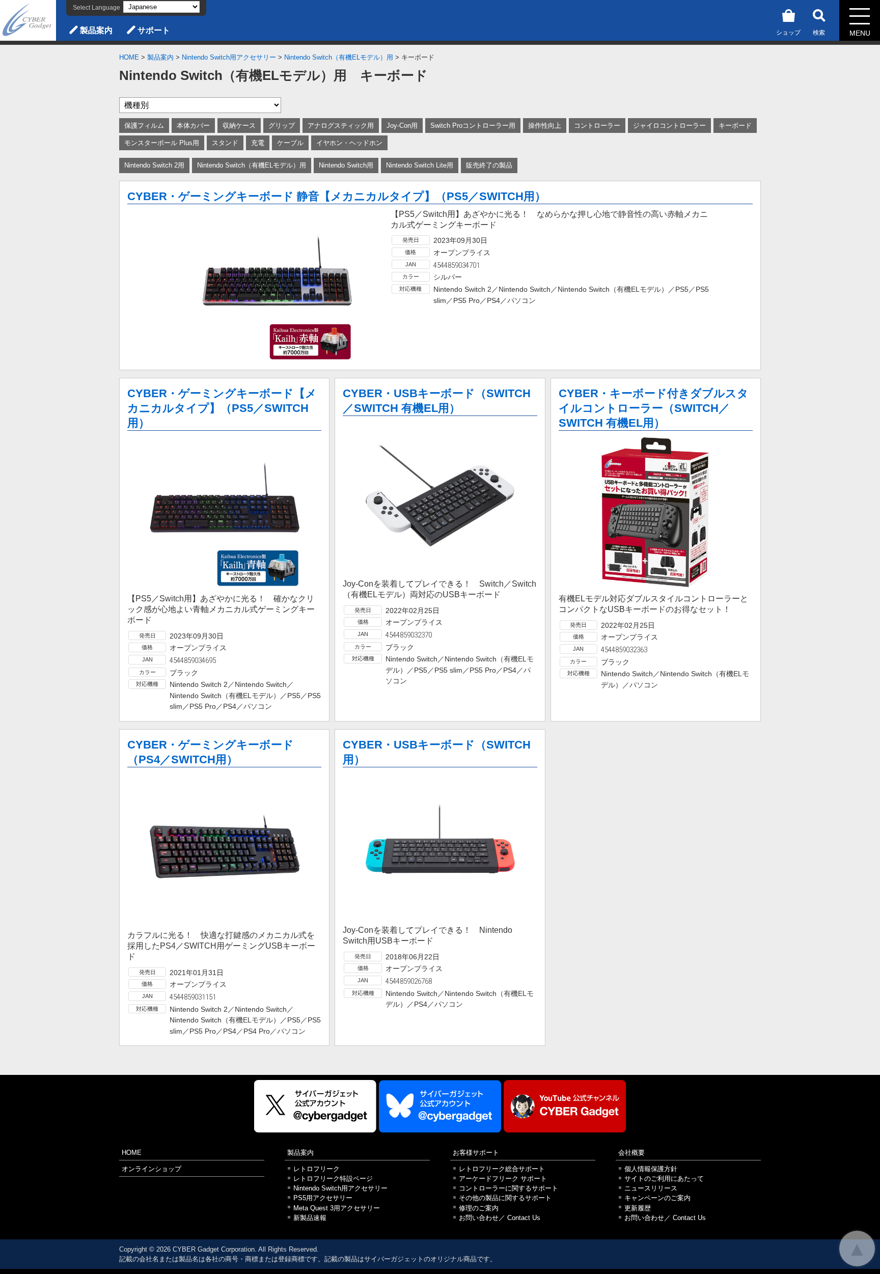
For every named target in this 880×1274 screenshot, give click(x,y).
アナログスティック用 (341, 125)
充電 (257, 143)
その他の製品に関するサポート (505, 1198)
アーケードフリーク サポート (503, 1178)
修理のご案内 (479, 1208)
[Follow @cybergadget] (315, 1106)
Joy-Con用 (402, 125)
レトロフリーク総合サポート (502, 1169)
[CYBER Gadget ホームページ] (28, 19)
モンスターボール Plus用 (161, 143)
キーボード (735, 125)
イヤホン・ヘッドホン (349, 143)
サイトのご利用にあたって (664, 1178)
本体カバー (193, 125)
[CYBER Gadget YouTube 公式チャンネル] (565, 1106)
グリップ (281, 125)
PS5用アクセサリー (322, 1198)
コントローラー (597, 125)
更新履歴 (637, 1208)
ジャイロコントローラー (669, 125)
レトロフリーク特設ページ (333, 1178)
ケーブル (290, 143)
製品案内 (96, 30)
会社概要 (631, 1152)
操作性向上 (544, 125)
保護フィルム (144, 125)
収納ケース (239, 125)
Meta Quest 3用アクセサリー (336, 1208)
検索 (819, 32)
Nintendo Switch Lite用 (419, 165)
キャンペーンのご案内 (657, 1198)
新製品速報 (309, 1218)
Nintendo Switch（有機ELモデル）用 (338, 57)
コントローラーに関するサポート (508, 1188)
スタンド (225, 143)
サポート (154, 30)
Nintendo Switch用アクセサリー (229, 57)
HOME (129, 57)
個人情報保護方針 (650, 1169)
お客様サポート (476, 1152)
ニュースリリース (650, 1188)
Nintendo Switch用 (346, 165)
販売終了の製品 (489, 165)
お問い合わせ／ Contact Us (499, 1218)
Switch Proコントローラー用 (472, 125)
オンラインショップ (151, 1169)
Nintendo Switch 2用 (154, 165)
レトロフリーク (316, 1169)
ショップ (788, 32)
